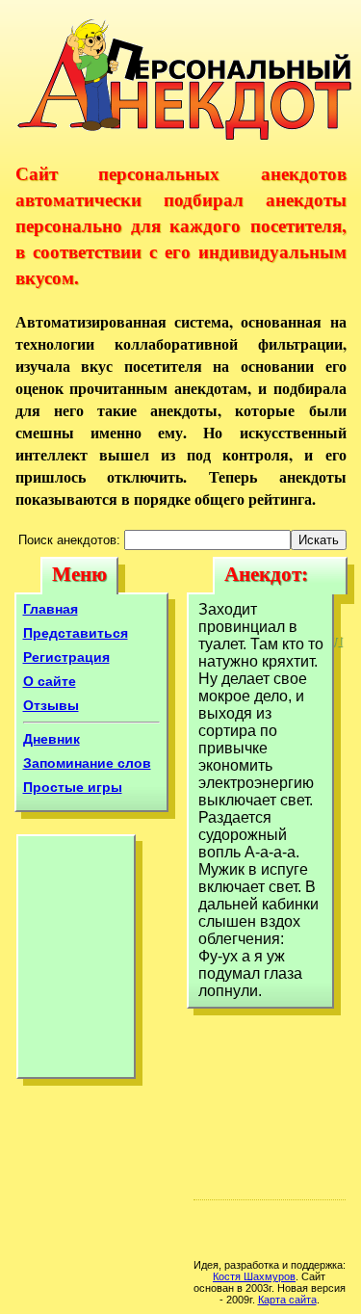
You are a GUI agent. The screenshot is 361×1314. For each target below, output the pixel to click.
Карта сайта (287, 1299)
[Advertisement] (76, 961)
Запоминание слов (87, 763)
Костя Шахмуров (254, 1276)
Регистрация (66, 657)
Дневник (51, 739)
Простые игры (72, 787)
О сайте (49, 681)
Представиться (75, 633)
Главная (50, 609)
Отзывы (51, 705)
